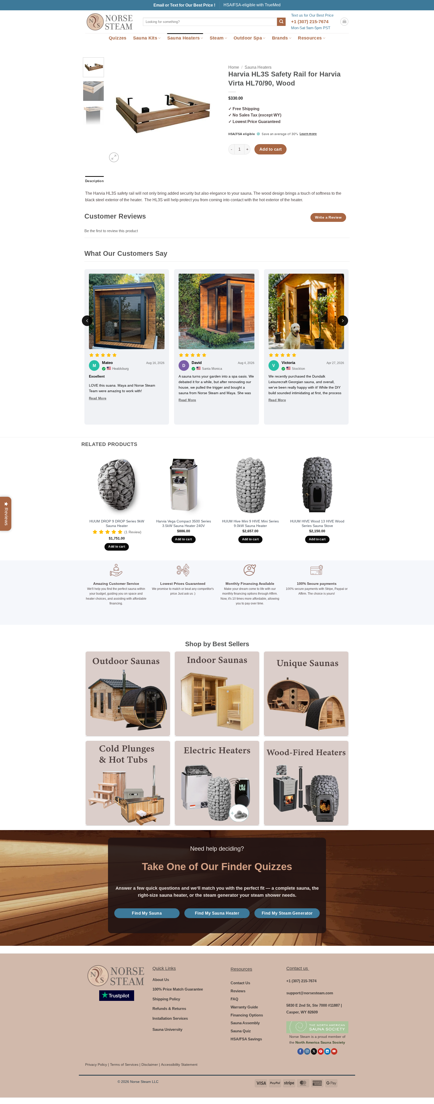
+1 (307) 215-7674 (310, 21)
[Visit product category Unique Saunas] (306, 693)
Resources (310, 37)
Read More (97, 398)
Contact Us (240, 983)
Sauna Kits (145, 37)
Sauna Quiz (241, 1031)
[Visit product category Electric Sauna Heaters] (217, 783)
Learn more (308, 134)
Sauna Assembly (245, 1023)
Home (233, 67)
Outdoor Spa (248, 37)
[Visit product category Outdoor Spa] (128, 783)
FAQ (234, 999)
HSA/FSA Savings (246, 1039)
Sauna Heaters (183, 37)
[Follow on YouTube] (334, 1051)
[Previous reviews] (87, 320)
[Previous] (115, 110)
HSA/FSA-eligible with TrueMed (252, 5)
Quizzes (117, 37)
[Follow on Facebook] (300, 1051)
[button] (344, 22)
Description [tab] (94, 181)
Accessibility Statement (179, 1065)
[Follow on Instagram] (307, 1051)
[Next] (204, 110)
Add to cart (270, 149)
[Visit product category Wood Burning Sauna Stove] (306, 783)
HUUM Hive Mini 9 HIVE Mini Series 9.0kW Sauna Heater (250, 523)
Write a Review (328, 217)
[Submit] (281, 22)
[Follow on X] (314, 1051)
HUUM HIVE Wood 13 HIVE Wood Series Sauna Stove (317, 523)
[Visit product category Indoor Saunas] (217, 693)
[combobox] (210, 22)
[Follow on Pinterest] (321, 1051)
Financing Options (247, 1015)
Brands (280, 37)
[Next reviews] (343, 320)
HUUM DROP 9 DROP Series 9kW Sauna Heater (116, 523)
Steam (217, 37)
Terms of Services (124, 1065)
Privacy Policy (96, 1065)
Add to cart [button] (116, 546)
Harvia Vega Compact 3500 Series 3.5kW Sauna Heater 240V (183, 523)
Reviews (238, 991)
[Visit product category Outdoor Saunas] (128, 693)
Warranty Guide (244, 1007)
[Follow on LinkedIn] (327, 1051)
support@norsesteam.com (309, 993)
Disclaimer (149, 1065)
